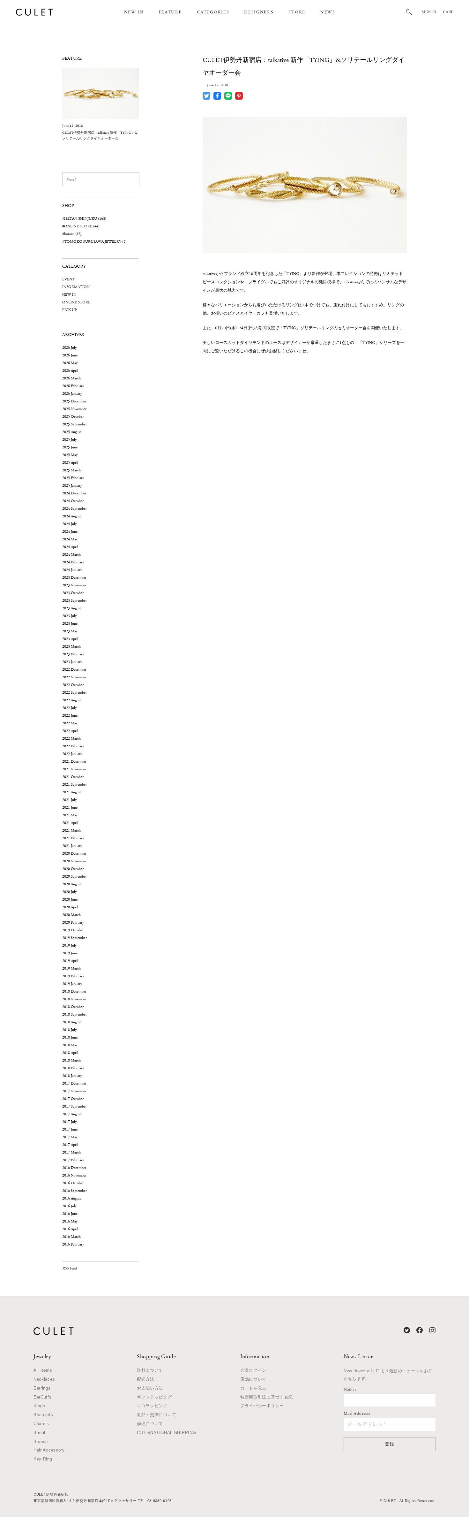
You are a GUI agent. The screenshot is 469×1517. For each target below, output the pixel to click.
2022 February (73, 746)
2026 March (71, 378)
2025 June (70, 447)
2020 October (73, 869)
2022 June (70, 715)
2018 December (74, 991)
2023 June (70, 623)
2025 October (73, 416)
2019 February (73, 976)
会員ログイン (253, 1370)
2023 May (70, 631)
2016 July (69, 1206)
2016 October (73, 1183)
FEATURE (170, 12)
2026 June (70, 355)
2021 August (71, 792)
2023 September (74, 600)
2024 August (71, 516)
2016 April (70, 1229)
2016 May (70, 1221)
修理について (150, 1423)
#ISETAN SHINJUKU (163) (84, 218)
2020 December (74, 853)
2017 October (73, 1099)
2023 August (71, 608)
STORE (296, 12)
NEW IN (134, 12)
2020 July (69, 892)
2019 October (73, 930)
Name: (350, 1389)
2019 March (71, 968)
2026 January (72, 393)
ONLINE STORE (76, 302)
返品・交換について (156, 1414)
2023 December (74, 577)
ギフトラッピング (154, 1397)
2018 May (70, 1045)
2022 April (70, 731)
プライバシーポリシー (262, 1405)
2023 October (73, 593)
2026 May (70, 363)
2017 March (71, 1152)
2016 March (71, 1236)
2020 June (70, 899)
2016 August (71, 1198)
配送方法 (145, 1379)
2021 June (70, 807)
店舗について (253, 1379)
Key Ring (43, 1459)
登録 (389, 1443)
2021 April (70, 823)
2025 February (73, 478)
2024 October (73, 501)
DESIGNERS (258, 12)
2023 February (73, 654)
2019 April (70, 961)
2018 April (70, 1053)
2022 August (71, 700)
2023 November (74, 585)
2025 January (72, 485)
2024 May (70, 539)
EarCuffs (43, 1397)
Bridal (39, 1432)
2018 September (74, 1014)
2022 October (73, 685)
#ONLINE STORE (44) (81, 226)
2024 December (74, 493)
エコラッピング (152, 1405)
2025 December (74, 401)
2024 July (69, 524)
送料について (150, 1370)
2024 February (73, 562)
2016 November (74, 1175)
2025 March (71, 470)
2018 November (74, 999)
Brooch (41, 1441)
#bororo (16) (72, 234)
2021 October (73, 777)
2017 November (74, 1091)
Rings (39, 1405)
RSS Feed (69, 1268)
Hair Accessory (49, 1450)
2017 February (73, 1160)
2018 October (73, 1007)
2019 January (72, 984)
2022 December (74, 669)
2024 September (74, 508)
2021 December (74, 761)
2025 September (74, 424)
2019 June (70, 953)
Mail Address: (357, 1414)
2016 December (74, 1167)
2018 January (72, 1076)
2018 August (71, 1022)
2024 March (71, 554)
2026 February (73, 386)
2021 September (74, 784)
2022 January (72, 754)
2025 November (74, 409)
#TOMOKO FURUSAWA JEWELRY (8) (94, 241)
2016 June (70, 1213)
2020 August (71, 884)
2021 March (71, 830)
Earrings (42, 1388)
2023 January (72, 662)
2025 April (70, 462)
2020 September (74, 876)
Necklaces (44, 1379)
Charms (41, 1423)
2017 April (70, 1144)
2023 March (71, 646)
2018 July (69, 1030)
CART (448, 12)
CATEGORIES (213, 12)
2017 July (69, 1121)
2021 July (69, 800)
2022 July (69, 708)
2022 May (70, 723)
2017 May (70, 1137)
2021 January (72, 846)
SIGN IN (429, 12)
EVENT (68, 279)
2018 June (70, 1037)
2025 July (69, 439)
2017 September (74, 1106)
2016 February (73, 1244)
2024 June (70, 531)
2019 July (69, 945)
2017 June (70, 1129)
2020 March (71, 915)
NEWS (327, 12)
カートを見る (253, 1388)
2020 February (73, 922)
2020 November (74, 861)
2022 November (74, 677)
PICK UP (69, 310)
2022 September (74, 692)
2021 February (73, 838)
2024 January (72, 570)
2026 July (69, 347)
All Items (43, 1370)
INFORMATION (76, 287)
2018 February (73, 1068)
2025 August (71, 432)
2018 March (71, 1060)
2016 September (74, 1190)
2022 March (71, 738)
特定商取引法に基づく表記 (266, 1397)
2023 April (70, 639)
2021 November (74, 769)
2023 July (69, 616)
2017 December (74, 1083)
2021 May (70, 815)
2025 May (70, 455)
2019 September (74, 938)
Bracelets (43, 1414)
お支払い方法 (150, 1388)
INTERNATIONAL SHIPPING (166, 1432)
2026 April (70, 370)
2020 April (70, 907)
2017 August (71, 1114)
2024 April (70, 547)
